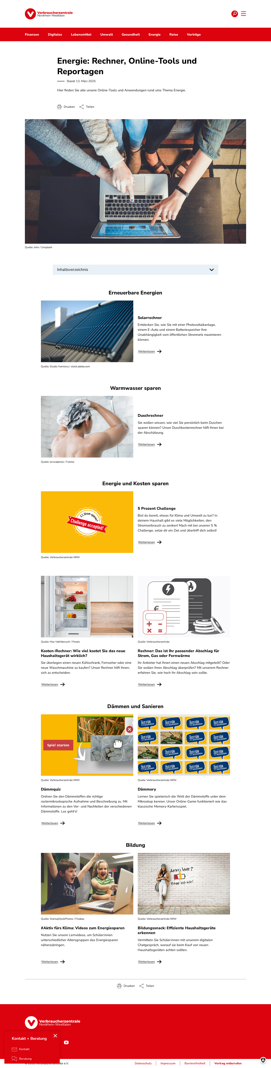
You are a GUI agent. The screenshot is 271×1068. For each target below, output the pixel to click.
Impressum (168, 1063)
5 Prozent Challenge (157, 508)
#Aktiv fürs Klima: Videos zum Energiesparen (83, 928)
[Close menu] (55, 1036)
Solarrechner (150, 317)
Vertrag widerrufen (228, 1063)
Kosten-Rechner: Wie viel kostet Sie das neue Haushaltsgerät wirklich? (83, 653)
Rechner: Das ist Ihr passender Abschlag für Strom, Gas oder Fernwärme (178, 653)
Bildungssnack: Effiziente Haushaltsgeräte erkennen (177, 930)
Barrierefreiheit (195, 1063)
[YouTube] (66, 1042)
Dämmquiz (51, 789)
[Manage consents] (263, 1060)
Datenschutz (143, 1063)
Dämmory (147, 789)
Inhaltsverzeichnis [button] (72, 269)
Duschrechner (150, 415)
